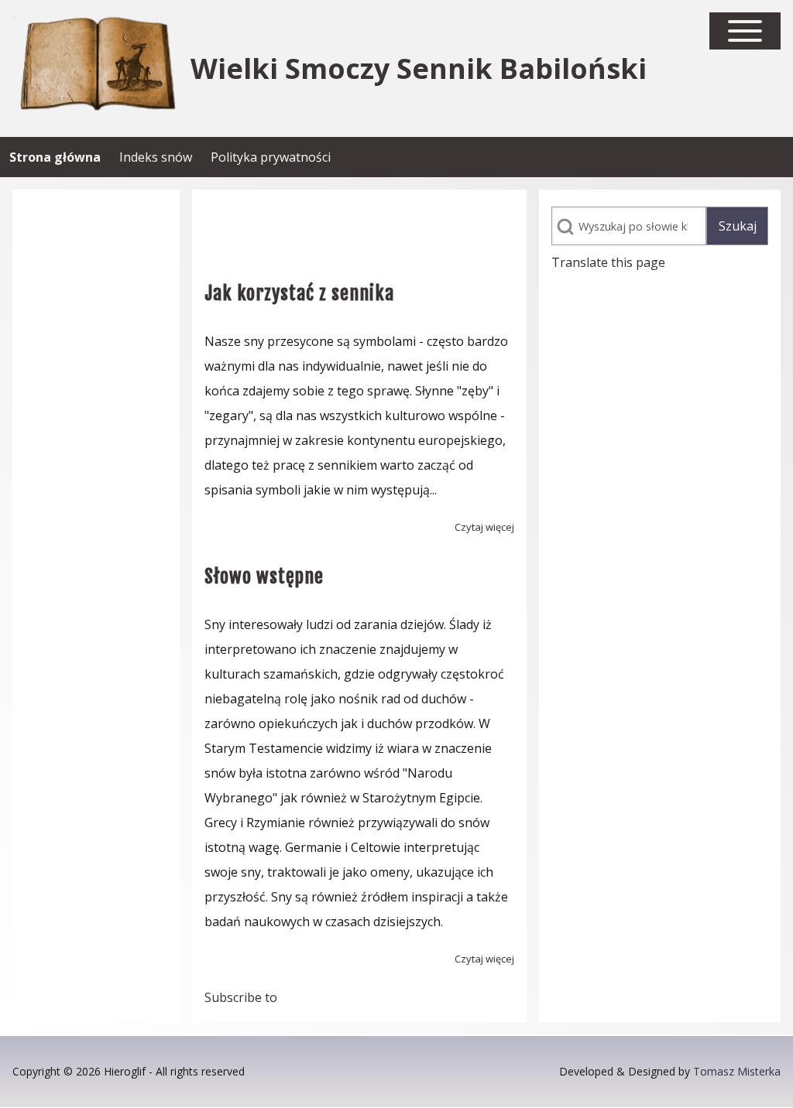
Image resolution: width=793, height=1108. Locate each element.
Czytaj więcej (484, 527)
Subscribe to (240, 997)
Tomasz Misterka (737, 1071)
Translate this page (608, 262)
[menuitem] (55, 157)
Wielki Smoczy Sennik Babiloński (419, 69)
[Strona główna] (96, 68)
